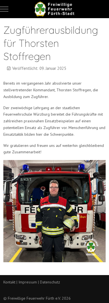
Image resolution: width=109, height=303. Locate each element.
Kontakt (9, 282)
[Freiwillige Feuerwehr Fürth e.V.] (54, 9)
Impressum (27, 282)
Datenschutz (50, 282)
